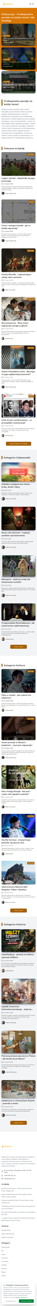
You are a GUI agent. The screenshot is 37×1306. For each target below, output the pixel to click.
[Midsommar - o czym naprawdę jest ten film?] (18, 82)
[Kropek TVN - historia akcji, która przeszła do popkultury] (18, 58)
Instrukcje (4, 1258)
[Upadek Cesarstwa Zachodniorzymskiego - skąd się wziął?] (18, 991)
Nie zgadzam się (11, 1301)
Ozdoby (4, 1265)
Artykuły (5, 1184)
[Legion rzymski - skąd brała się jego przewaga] (18, 164)
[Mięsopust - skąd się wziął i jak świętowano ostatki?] (18, 566)
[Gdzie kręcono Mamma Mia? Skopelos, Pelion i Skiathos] (18, 872)
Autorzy (4, 1226)
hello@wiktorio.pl (9, 1179)
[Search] (33, 4)
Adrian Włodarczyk (11, 1072)
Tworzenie (4, 1261)
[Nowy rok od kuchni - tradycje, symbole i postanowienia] (18, 518)
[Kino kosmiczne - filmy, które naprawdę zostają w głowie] (18, 309)
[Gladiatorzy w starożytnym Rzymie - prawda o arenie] (18, 1089)
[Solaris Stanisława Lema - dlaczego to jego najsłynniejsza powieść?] (18, 357)
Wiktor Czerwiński (11, 498)
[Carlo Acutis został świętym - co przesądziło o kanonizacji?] (18, 406)
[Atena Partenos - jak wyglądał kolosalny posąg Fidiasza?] (18, 35)
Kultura (3, 1276)
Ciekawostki (5, 1247)
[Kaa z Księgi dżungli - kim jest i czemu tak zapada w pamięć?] (18, 777)
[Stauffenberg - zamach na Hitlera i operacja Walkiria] (18, 940)
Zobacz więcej (18, 646)
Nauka (3, 1272)
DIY (2, 1251)
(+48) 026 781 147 (10, 1175)
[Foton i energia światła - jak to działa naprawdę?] (18, 211)
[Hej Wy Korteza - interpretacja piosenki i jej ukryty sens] (18, 826)
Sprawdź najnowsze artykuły (18, 443)
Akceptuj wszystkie (26, 1301)
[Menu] (30, 4)
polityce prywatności (21, 1297)
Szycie (3, 1254)
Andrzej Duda (10, 639)
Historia (4, 1268)
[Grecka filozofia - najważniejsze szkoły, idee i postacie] (18, 260)
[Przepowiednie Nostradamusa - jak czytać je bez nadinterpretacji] (18, 611)
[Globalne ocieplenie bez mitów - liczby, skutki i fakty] (18, 472)
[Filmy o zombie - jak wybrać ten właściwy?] (18, 681)
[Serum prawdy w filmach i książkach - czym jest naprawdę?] (18, 728)
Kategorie (5, 1243)
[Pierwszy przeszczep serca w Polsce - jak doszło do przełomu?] (18, 1042)
